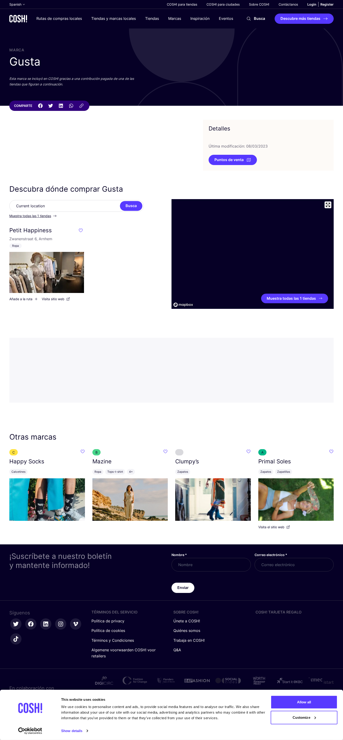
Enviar (183, 587)
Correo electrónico (271, 555)
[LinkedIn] (61, 106)
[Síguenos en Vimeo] (75, 624)
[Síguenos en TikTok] (15, 639)
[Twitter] (51, 106)
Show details (71, 731)
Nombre (179, 555)
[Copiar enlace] (81, 106)
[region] (253, 254)
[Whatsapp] (71, 106)
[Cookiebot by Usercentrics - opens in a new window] (30, 730)
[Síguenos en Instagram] (60, 624)
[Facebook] (40, 106)
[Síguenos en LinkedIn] (45, 624)
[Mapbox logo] (183, 304)
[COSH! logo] (18, 18)
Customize (301, 717)
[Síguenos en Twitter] (15, 624)
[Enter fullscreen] (328, 204)
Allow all (304, 702)
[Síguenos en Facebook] (30, 624)
